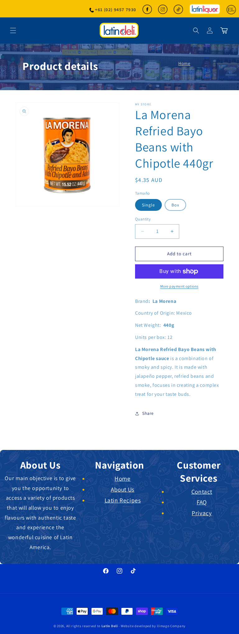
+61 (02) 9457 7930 (115, 9)
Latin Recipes (123, 500)
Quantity (143, 219)
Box (175, 205)
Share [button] (148, 413)
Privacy (202, 513)
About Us (122, 489)
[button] (196, 30)
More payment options (179, 286)
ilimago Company (171, 626)
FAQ (202, 502)
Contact (201, 492)
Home (184, 63)
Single (148, 205)
